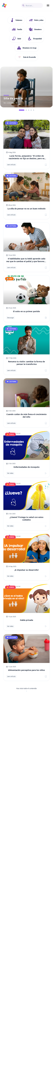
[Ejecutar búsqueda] (23, 5)
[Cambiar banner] (19, 110)
